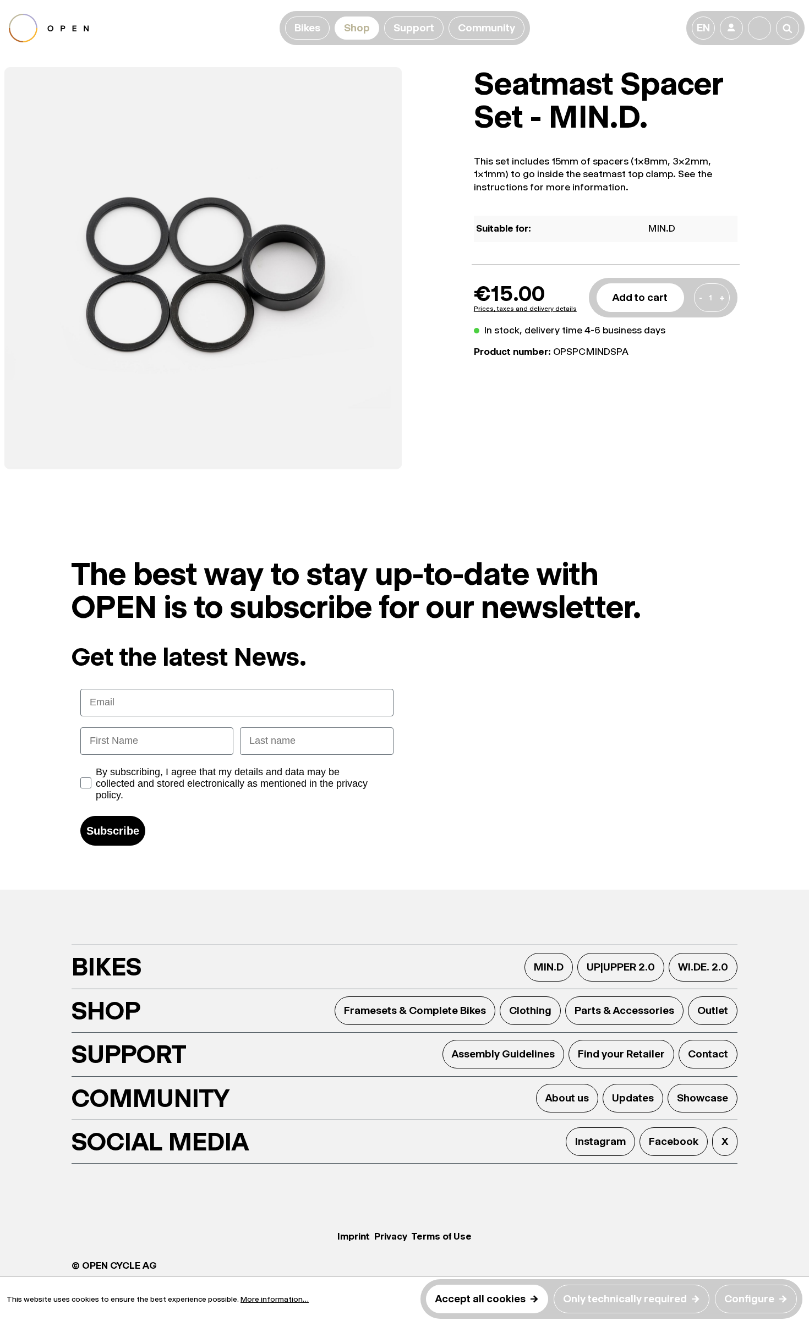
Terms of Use (442, 1236)
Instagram (600, 1141)
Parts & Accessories (624, 1010)
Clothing (530, 1010)
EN (703, 27)
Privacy (390, 1236)
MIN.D (549, 967)
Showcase (702, 1098)
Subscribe (112, 831)
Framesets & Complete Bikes (415, 1010)
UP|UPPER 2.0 (621, 967)
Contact (708, 1054)
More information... (274, 1299)
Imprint (353, 1236)
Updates (633, 1098)
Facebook (673, 1141)
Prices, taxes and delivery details (525, 309)
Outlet (712, 1010)
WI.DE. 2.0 (703, 967)
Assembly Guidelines (503, 1054)
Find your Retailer (621, 1054)
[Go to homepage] (142, 28)
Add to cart (640, 297)
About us (567, 1098)
